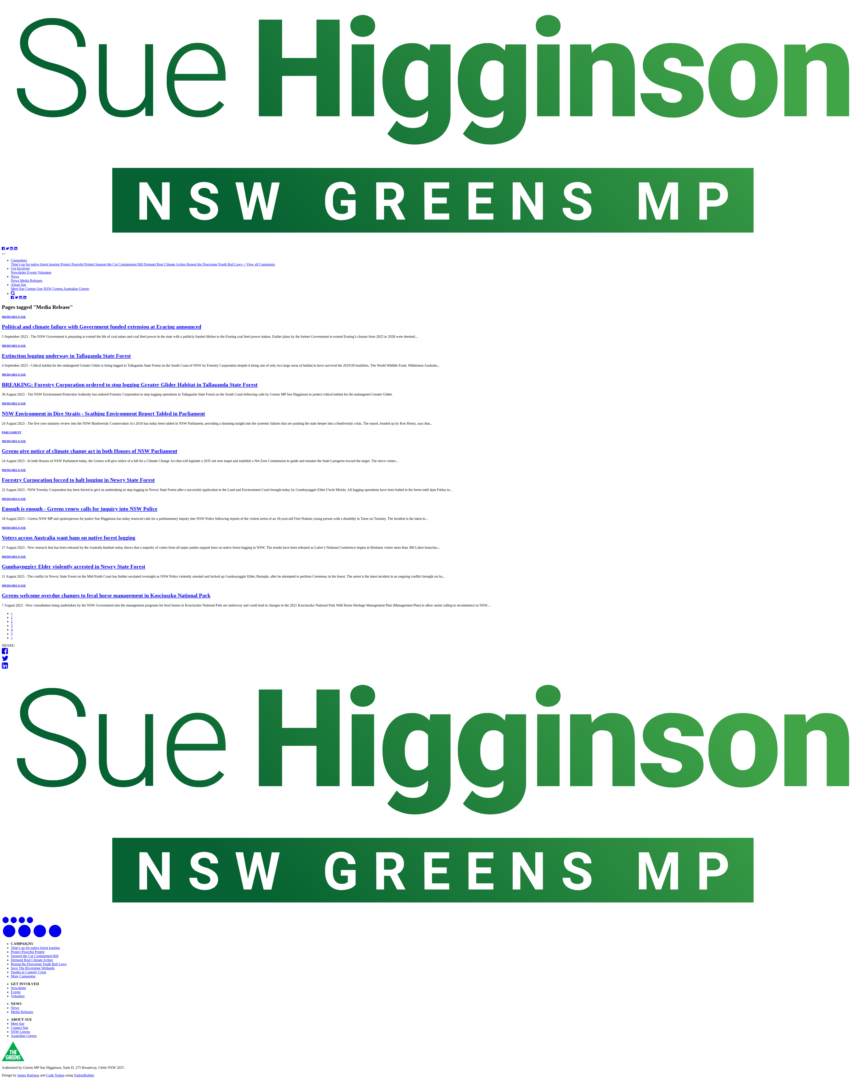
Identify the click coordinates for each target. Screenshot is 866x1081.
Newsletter (19, 272)
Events (32, 272)
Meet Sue (18, 289)
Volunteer (44, 272)
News (15, 280)
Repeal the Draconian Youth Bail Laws (215, 264)
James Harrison (28, 1075)
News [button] (15, 276)
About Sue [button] (18, 285)
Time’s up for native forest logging (36, 264)
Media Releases (31, 280)
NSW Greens (53, 289)
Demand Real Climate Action (165, 264)
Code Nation (55, 1075)
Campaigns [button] (19, 260)
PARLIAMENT (11, 432)
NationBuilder (84, 1075)
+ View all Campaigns (259, 264)
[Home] (433, 124)
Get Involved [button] (20, 268)
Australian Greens (76, 289)
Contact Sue (34, 289)
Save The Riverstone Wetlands (33, 968)
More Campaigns (23, 976)
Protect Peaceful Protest (78, 264)
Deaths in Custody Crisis (28, 972)
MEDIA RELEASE (14, 317)
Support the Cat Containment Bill (119, 264)
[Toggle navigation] (3, 254)
